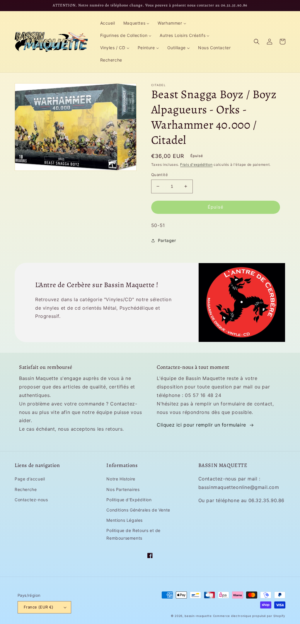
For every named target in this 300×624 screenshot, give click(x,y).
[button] (256, 41)
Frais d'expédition (196, 164)
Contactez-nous (31, 499)
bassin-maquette (198, 616)
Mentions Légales (124, 520)
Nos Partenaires (122, 489)
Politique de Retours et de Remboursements (133, 534)
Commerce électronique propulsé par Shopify (249, 616)
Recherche (26, 489)
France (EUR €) (39, 607)
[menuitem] (107, 23)
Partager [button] (167, 240)
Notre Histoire (120, 478)
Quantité (159, 174)
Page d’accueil (30, 478)
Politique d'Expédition (128, 499)
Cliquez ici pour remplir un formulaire (201, 425)
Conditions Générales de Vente (138, 509)
